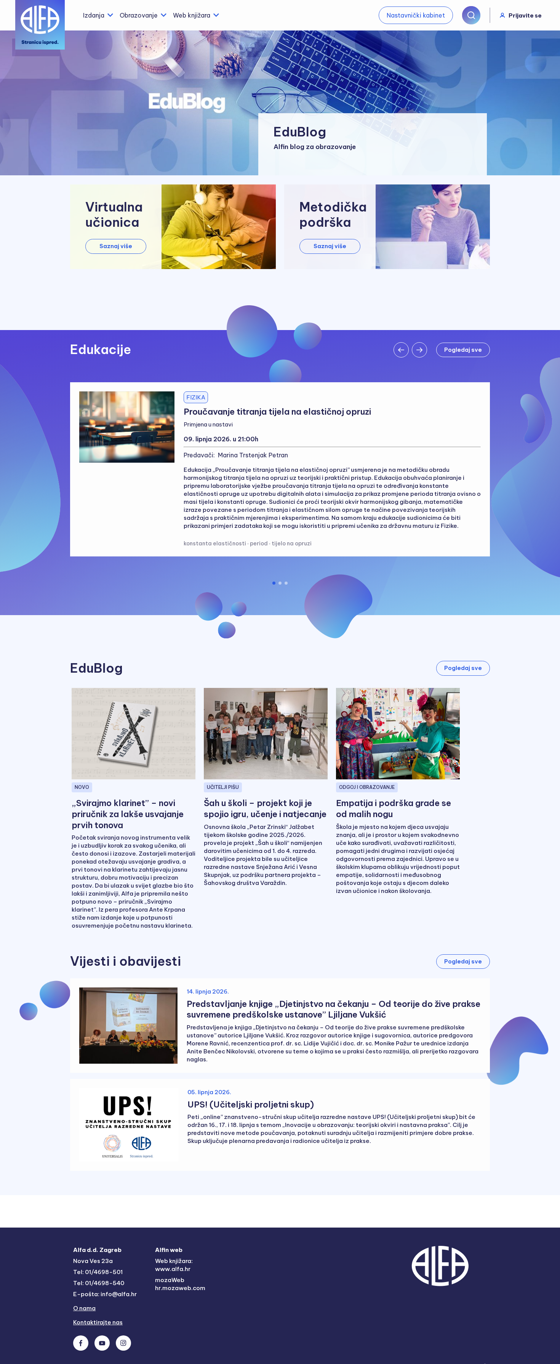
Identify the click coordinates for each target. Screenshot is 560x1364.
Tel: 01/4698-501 (98, 1272)
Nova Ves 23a (93, 1261)
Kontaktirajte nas (98, 1322)
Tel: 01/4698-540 (98, 1283)
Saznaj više (115, 246)
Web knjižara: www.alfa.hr (174, 1265)
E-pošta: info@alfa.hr (105, 1294)
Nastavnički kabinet (416, 15)
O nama (84, 1308)
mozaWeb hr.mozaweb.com (180, 1284)
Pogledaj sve (463, 668)
